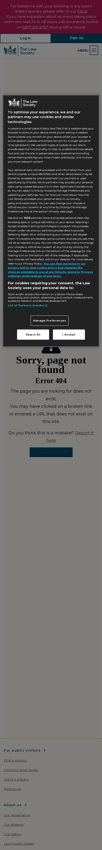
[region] (51, 221)
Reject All (33, 334)
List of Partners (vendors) (27, 305)
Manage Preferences (49, 320)
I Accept (68, 334)
